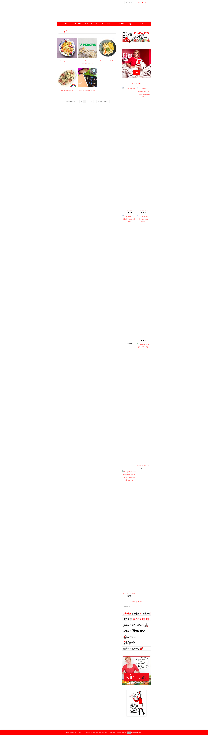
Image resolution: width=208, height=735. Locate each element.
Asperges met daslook (107, 61)
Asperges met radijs (67, 61)
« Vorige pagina (70, 102)
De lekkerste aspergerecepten (87, 62)
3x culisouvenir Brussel (87, 90)
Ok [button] (129, 732)
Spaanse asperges (67, 90)
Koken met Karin (104, 13)
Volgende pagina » (103, 102)
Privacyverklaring (136, 732)
